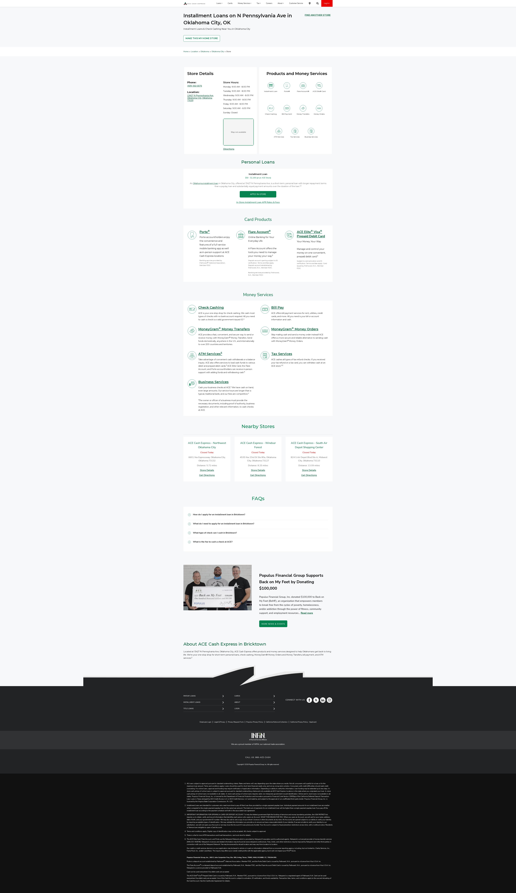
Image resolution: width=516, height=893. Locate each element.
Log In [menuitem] (326, 3)
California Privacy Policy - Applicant (303, 722)
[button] (258, 515)
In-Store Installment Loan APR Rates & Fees (258, 202)
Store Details (207, 470)
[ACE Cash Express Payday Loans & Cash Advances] (194, 3)
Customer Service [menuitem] (296, 3)
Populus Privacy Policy (254, 722)
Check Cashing (211, 307)
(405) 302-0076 (194, 86)
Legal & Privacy (219, 722)
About (237, 702)
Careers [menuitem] (269, 3)
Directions (228, 149)
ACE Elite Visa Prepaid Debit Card (311, 234)
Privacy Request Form (236, 722)
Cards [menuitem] (230, 3)
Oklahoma (204, 51)
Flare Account (259, 232)
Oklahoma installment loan (205, 183)
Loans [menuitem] (218, 3)
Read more (307, 613)
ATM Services (210, 354)
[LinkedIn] (322, 700)
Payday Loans (189, 696)
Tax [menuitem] (258, 3)
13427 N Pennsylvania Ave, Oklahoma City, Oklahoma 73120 (200, 98)
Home (186, 51)
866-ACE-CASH (263, 757)
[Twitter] (315, 700)
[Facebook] (308, 700)
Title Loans (188, 708)
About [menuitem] (280, 3)
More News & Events (273, 624)
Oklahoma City (218, 51)
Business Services (213, 382)
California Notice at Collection (277, 722)
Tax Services (281, 354)
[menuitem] (309, 3)
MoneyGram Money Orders (294, 329)
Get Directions (207, 475)
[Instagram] (328, 700)
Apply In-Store (258, 194)
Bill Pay (277, 307)
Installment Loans (191, 702)
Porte (205, 232)
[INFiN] (258, 736)
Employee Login (205, 722)
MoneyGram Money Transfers (224, 329)
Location (194, 51)
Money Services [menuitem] (244, 3)
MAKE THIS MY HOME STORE (202, 38)
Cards (237, 696)
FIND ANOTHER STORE (318, 15)
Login (236, 708)
